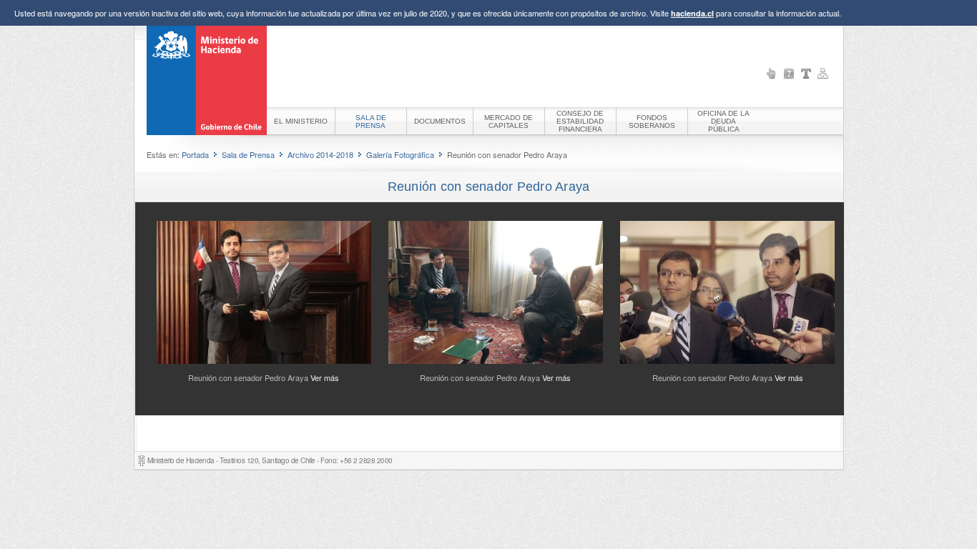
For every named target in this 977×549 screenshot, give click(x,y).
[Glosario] (806, 73)
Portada (195, 154)
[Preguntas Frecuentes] (789, 73)
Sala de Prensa (248, 154)
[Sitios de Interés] (771, 73)
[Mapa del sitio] (823, 73)
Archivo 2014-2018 (320, 154)
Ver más (324, 377)
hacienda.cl (692, 13)
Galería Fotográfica (400, 154)
